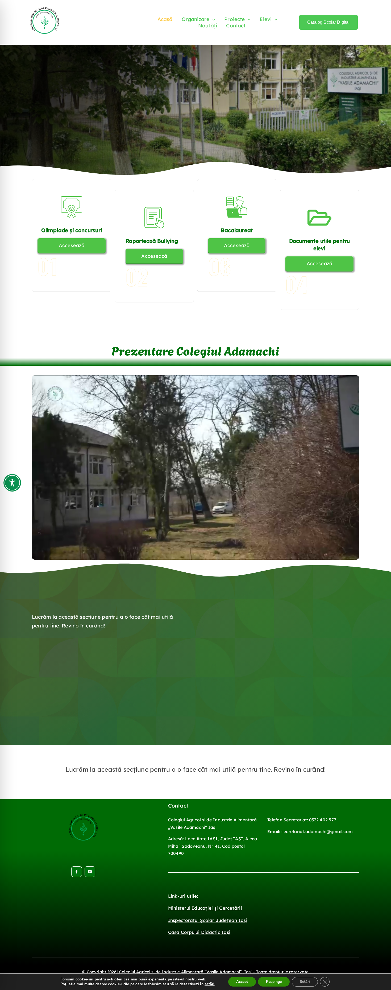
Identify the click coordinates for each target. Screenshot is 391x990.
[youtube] (90, 871)
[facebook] (76, 871)
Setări (305, 981)
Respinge (274, 981)
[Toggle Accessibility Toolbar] (12, 483)
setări (209, 984)
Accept (242, 981)
